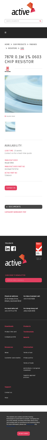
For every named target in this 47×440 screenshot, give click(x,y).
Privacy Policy (11, 426)
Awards (26, 337)
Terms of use (28, 352)
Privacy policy (28, 358)
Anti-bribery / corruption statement (32, 369)
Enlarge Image (10, 116)
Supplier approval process (29, 376)
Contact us (8, 392)
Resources (9, 347)
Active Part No (11, 173)
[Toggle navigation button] (5, 33)
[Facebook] (13, 248)
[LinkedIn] (7, 248)
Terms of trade (29, 363)
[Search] (40, 21)
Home (7, 44)
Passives (33, 44)
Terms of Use (30, 424)
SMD (22, 48)
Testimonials (29, 332)
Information (28, 347)
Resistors (12, 48)
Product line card (10, 332)
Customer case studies (13, 358)
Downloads (9, 326)
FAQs (6, 398)
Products (27, 326)
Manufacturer (11, 160)
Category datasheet (14, 212)
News (7, 352)
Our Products (19, 44)
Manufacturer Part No (15, 167)
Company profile (10, 337)
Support (8, 387)
